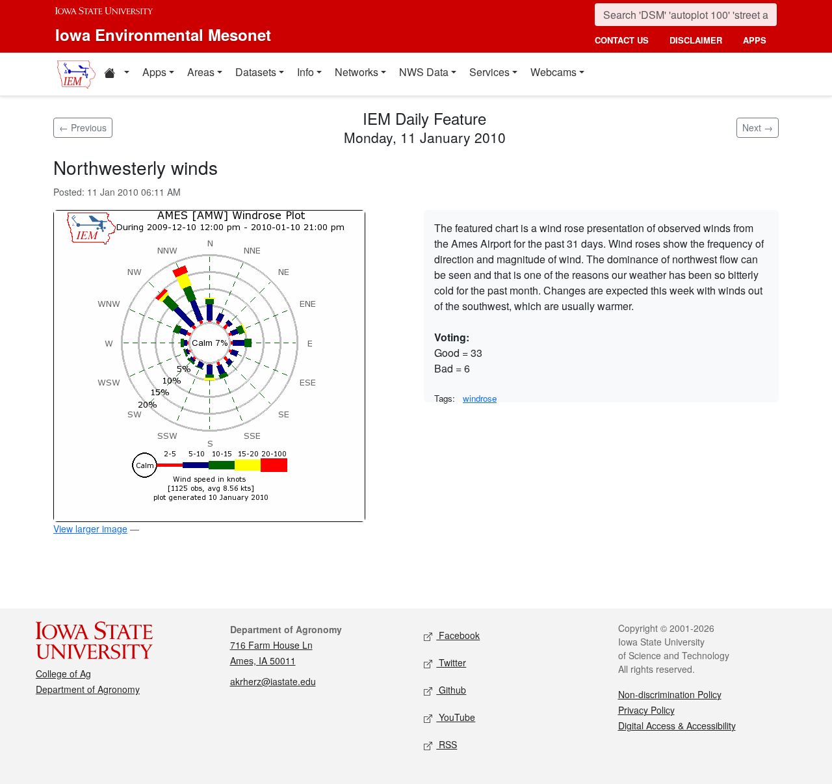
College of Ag (63, 673)
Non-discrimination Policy (670, 694)
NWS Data (423, 71)
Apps (154, 71)
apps (754, 40)
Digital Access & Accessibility (677, 725)
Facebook (458, 635)
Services (489, 71)
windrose (480, 398)
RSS (446, 744)
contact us (622, 40)
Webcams (553, 71)
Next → (757, 127)
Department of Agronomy (88, 689)
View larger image (90, 528)
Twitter (451, 662)
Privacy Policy (646, 709)
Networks (356, 71)
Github (451, 689)
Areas (200, 71)
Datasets (255, 71)
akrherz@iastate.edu (273, 681)
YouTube (455, 717)
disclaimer (696, 40)
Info (305, 71)
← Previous (83, 127)
